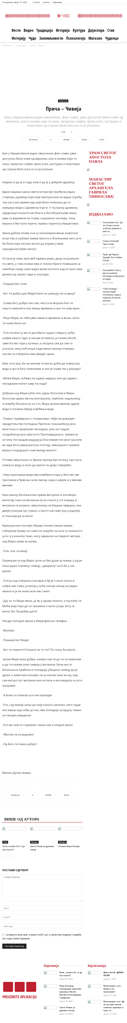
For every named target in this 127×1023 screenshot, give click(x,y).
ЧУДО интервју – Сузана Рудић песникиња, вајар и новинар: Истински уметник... (112, 295)
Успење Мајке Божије (69, 846)
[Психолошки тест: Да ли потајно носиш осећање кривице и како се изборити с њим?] (93, 225)
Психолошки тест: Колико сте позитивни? (112, 988)
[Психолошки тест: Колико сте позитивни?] (94, 989)
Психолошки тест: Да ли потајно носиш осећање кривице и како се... (114, 1006)
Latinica (46, 2)
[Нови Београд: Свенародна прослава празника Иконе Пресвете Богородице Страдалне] (50, 989)
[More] (76, 795)
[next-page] (10, 856)
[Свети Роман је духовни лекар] (42, 835)
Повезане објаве (23, 812)
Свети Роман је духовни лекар (67, 1009)
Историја (63, 30)
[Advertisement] (63, 72)
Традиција (44, 30)
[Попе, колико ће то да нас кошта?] (14, 835)
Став (110, 30)
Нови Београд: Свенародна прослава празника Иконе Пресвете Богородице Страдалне (70, 991)
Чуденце (112, 38)
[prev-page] (4, 856)
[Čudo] (63, 15)
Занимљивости (51, 38)
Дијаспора (96, 30)
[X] (116, 2)
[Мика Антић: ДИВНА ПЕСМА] (94, 975)
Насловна (7, 45)
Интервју (19, 38)
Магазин (95, 38)
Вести (16, 30)
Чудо (32, 38)
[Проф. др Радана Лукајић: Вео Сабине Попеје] (93, 257)
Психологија (75, 38)
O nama (36, 2)
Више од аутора (21, 819)
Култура (79, 30)
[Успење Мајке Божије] (70, 835)
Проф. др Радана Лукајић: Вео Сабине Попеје (112, 257)
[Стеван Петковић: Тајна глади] (93, 244)
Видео (28, 30)
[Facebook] (111, 2)
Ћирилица (57, 2)
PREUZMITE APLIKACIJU (19, 997)
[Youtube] (122, 2)
